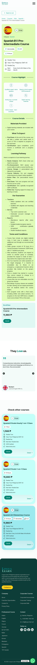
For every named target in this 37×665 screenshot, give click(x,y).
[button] (4, 373)
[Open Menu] (34, 3)
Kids (15, 18)
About (3, 597)
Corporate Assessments (27, 597)
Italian (3, 632)
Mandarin (4, 641)
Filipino (4, 621)
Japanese (4, 635)
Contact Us (5, 603)
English (4, 618)
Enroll (7, 321)
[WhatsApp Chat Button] (32, 660)
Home (3, 18)
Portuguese (5, 644)
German (4, 627)
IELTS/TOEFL (5, 630)
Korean (4, 638)
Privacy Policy (5, 606)
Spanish (20, 18)
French (4, 624)
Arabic (3, 615)
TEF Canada (5, 650)
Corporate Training (25, 600)
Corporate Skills (24, 603)
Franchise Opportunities (8, 600)
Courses (9, 18)
